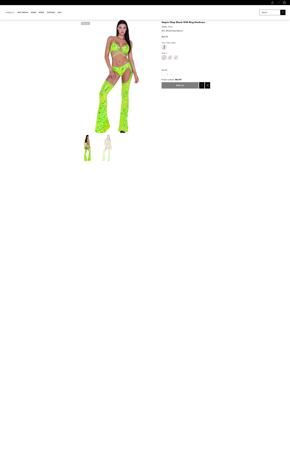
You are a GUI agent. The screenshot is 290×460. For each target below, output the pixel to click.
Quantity (164, 70)
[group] (87, 148)
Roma (170, 26)
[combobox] (272, 12)
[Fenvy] (10, 12)
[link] (278, 2)
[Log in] (272, 2)
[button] (284, 2)
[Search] (282, 12)
